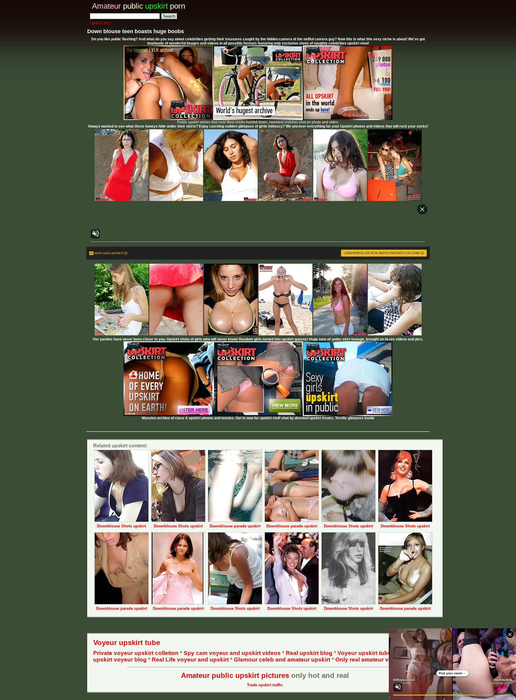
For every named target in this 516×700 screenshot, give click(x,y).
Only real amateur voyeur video (378, 659)
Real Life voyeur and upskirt (190, 659)
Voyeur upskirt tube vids (370, 653)
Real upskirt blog (309, 653)
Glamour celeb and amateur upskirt (283, 659)
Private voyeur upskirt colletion (136, 653)
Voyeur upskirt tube (126, 642)
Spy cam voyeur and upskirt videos (232, 653)
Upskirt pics (100, 23)
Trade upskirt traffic (265, 685)
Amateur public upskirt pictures (235, 675)
